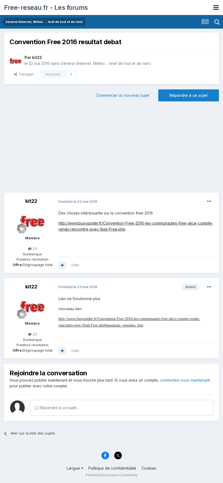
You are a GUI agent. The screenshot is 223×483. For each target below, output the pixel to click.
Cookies (148, 468)
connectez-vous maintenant (185, 380)
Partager (25, 74)
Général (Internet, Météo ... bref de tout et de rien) (106, 63)
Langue (74, 468)
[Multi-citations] (62, 265)
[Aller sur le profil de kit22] (15, 61)
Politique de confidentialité (112, 468)
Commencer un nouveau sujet (122, 95)
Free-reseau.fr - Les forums (46, 7)
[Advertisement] (111, 149)
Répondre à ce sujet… (59, 407)
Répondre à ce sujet (188, 95)
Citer (75, 265)
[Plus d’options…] (209, 201)
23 (34, 248)
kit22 (37, 57)
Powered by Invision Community (111, 475)
